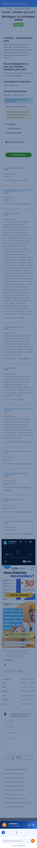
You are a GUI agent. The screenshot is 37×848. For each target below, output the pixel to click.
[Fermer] (33, 801)
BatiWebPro (22, 845)
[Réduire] (29, 801)
